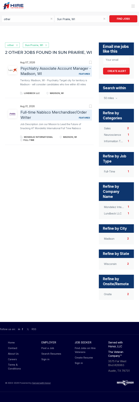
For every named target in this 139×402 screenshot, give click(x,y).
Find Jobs (123, 18)
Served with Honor (41, 383)
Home (11, 342)
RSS (34, 329)
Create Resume (84, 357)
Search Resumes (51, 353)
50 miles (109, 98)
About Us (13, 353)
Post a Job (47, 348)
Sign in (45, 359)
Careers (12, 359)
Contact (12, 348)
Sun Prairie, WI (34, 45)
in (19, 329)
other (10, 45)
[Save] (87, 63)
